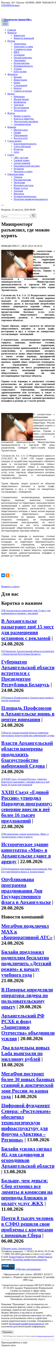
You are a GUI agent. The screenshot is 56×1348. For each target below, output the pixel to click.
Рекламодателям (22, 179)
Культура (18, 149)
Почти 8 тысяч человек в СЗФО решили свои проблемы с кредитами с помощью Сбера (27, 1226)
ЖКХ (16, 52)
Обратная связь (15, 174)
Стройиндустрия (23, 49)
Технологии (20, 110)
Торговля (18, 104)
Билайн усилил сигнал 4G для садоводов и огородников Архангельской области (27, 1157)
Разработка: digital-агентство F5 (45, 1336)
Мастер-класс (21, 129)
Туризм (17, 68)
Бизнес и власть (22, 116)
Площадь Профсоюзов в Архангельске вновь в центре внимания (27, 713)
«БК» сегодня (21, 157)
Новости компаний (24, 38)
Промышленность (23, 66)
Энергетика (20, 43)
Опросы (18, 177)
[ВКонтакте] (3, 575)
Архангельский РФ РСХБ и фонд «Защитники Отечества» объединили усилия (28, 1027)
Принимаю (7, 1332)
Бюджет (18, 77)
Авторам (18, 191)
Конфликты (20, 102)
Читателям (19, 182)
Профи (17, 132)
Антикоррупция (22, 124)
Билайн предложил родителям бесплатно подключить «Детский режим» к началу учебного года (26, 963)
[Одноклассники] (7, 575)
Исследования (21, 107)
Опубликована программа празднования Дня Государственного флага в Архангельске (26, 891)
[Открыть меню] (5, 23)
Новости (12, 32)
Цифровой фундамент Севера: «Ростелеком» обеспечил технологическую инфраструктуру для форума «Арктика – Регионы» (26, 1122)
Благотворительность (25, 143)
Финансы (12, 74)
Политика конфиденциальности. (30, 1259)
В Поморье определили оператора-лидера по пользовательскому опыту (27, 998)
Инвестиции (20, 80)
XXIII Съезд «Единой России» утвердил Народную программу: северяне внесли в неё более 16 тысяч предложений (26, 806)
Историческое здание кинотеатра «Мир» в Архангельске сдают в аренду (26, 852)
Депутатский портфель (26, 121)
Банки (17, 82)
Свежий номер (21, 160)
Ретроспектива (21, 63)
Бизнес (11, 93)
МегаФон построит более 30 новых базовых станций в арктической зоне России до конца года (28, 1085)
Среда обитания (22, 146)
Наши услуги (21, 188)
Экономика (20, 60)
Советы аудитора (23, 91)
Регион (11, 41)
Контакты (19, 193)
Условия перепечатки (25, 196)
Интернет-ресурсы (23, 185)
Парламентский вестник (27, 166)
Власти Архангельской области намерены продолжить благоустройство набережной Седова (27, 754)
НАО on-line (20, 71)
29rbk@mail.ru (44, 1256)
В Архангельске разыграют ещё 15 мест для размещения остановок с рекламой (27, 629)
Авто (16, 152)
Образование (21, 135)
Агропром (19, 55)
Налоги (18, 88)
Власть (11, 113)
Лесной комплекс (23, 57)
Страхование (20, 85)
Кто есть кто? (21, 138)
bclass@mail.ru (16, 1256)
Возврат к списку (10, 586)
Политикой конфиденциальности (26, 1323)
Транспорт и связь (23, 46)
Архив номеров (22, 163)
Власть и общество (24, 118)
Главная (11, 30)
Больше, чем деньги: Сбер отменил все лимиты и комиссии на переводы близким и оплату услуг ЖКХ (27, 1192)
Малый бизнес (21, 99)
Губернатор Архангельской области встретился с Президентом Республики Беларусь (27, 673)
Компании (19, 96)
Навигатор (19, 35)
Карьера (11, 127)
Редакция (19, 168)
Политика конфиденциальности (31, 199)
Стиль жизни (14, 141)
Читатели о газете (23, 171)
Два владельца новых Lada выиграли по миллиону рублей (25, 1053)
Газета (10, 154)
